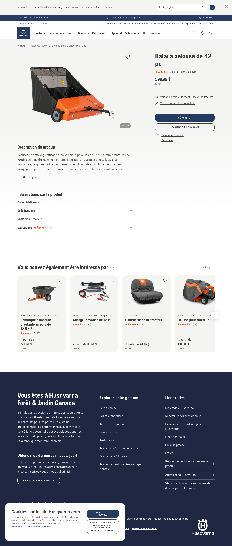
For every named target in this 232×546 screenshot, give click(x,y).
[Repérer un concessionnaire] (202, 33)
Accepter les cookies (103, 514)
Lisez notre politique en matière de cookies (31, 526)
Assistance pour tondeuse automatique (149, 23)
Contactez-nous (205, 23)
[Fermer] (121, 507)
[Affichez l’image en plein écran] (74, 91)
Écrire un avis (188, 71)
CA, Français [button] (43, 23)
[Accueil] (23, 33)
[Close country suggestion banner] (226, 6)
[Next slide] (214, 315)
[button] (40, 33)
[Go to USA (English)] (212, 7)
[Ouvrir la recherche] (194, 33)
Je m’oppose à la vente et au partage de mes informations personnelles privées (102, 526)
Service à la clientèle (116, 23)
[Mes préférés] (211, 33)
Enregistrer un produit (183, 23)
